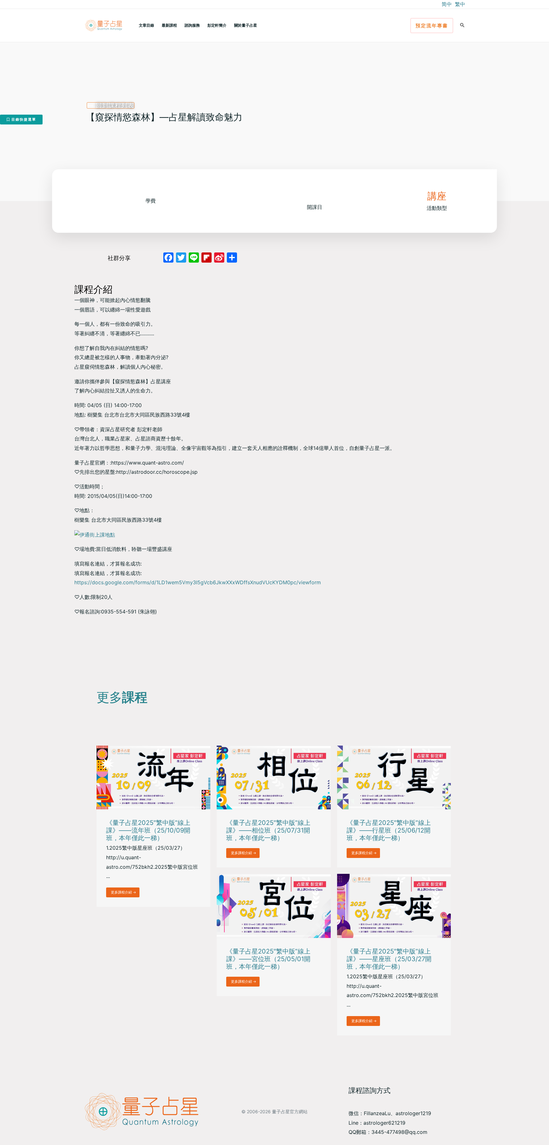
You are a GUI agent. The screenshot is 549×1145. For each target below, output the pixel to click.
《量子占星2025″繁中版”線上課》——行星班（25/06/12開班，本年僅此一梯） (389, 830)
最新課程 (169, 25)
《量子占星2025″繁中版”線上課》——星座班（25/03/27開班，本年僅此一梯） (389, 958)
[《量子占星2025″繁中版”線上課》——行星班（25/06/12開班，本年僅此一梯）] (394, 777)
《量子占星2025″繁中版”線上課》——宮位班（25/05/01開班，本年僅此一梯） (268, 958)
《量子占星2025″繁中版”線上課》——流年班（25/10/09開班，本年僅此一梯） (148, 830)
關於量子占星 (245, 25)
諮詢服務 (192, 25)
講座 (436, 196)
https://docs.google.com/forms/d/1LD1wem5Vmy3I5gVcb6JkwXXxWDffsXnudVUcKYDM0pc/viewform (197, 582)
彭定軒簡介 (217, 25)
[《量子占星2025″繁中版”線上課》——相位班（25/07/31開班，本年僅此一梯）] (273, 777)
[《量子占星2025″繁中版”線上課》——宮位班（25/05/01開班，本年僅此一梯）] (273, 905)
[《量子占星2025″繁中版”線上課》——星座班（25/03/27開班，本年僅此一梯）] (394, 905)
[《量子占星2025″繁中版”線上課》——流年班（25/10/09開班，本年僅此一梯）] (153, 777)
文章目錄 (146, 25)
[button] (431, 25)
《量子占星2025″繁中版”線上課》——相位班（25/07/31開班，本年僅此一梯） (268, 830)
